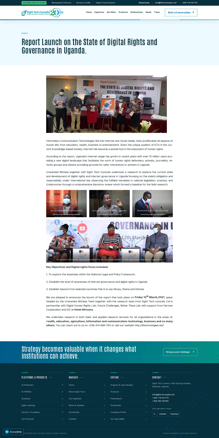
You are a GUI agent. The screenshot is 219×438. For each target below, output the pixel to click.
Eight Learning (28, 405)
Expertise (99, 12)
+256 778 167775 (189, 3)
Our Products (28, 419)
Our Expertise (75, 398)
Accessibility (14, 432)
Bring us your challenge (180, 352)
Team (157, 12)
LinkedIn (162, 414)
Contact (72, 419)
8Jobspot (26, 398)
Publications (137, 12)
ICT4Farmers (28, 385)
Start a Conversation (179, 12)
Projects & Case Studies (122, 385)
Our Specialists (118, 419)
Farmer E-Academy (31, 412)
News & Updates (76, 405)
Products (123, 12)
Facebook (174, 414)
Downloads (144, 3)
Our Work (111, 12)
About (148, 12)
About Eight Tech (77, 391)
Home (89, 12)
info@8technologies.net (166, 3)
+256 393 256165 (160, 401)
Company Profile (118, 412)
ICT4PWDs (26, 391)
